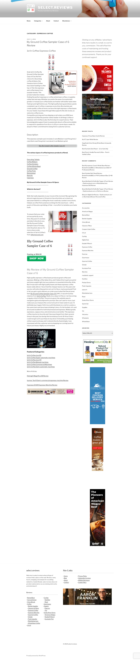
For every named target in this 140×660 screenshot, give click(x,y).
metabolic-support (87, 275)
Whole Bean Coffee (34, 623)
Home (28, 21)
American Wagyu (87, 211)
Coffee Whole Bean (34, 166)
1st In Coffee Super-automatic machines (41, 358)
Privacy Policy (82, 576)
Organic (46, 606)
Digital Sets (85, 240)
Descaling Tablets (33, 159)
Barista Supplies (87, 218)
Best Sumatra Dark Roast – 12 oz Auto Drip (95, 149)
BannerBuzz (86, 215)
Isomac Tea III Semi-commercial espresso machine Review (47, 380)
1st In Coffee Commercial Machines (39, 364)
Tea (46, 610)
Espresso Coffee (87, 247)
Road (83, 296)
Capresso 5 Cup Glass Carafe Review (93, 136)
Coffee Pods (31, 171)
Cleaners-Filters (87, 226)
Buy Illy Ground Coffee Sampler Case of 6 (52, 146)
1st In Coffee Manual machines (37, 362)
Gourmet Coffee (87, 261)
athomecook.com (37, 235)
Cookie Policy (82, 582)
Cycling (84, 236)
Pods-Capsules (86, 286)
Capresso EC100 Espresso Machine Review (42, 385)
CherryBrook (86, 222)
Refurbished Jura (87, 293)
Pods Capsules (32, 619)
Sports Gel (85, 304)
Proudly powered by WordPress (36, 655)
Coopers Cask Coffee (88, 229)
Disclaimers (66, 21)
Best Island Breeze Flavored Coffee (94, 197)
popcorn (84, 289)
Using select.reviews (84, 578)
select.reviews (55, 7)
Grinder (84, 265)
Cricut (84, 233)
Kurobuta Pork (86, 268)
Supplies (84, 307)
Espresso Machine (87, 250)
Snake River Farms (88, 300)
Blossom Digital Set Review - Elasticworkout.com (97, 194)
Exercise (84, 254)
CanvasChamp (31, 600)
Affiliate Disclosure (84, 580)
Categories (37, 21)
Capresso (30, 178)
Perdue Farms (86, 282)
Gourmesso (85, 257)
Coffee (29, 604)
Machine (84, 272)
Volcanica (85, 314)
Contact (56, 21)
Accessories (86, 208)
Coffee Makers (32, 162)
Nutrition (84, 279)
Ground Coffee (32, 169)
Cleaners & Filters (33, 608)
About (48, 21)
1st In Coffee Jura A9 (34, 360)
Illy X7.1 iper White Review (90, 139)
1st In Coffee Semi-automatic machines (41, 367)
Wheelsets (85, 318)
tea (83, 311)
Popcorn (47, 608)
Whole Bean (86, 321)
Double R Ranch (87, 243)
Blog (65, 578)
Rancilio (30, 175)
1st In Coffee (41, 296)
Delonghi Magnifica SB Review (37, 376)
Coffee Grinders (32, 164)
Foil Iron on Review (102, 191)
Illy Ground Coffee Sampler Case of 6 (43, 294)
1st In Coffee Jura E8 (34, 355)
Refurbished (31, 173)
